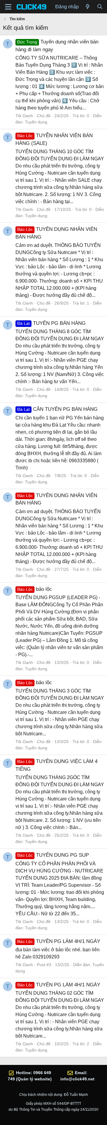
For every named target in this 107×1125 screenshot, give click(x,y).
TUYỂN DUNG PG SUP (53, 855)
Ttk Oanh (24, 115)
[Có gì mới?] (88, 7)
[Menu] (8, 7)
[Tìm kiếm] (100, 7)
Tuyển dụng (36, 122)
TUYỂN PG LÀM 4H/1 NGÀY (58, 941)
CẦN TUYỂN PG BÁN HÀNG (57, 409)
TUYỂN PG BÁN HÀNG (51, 323)
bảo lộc (34, 589)
